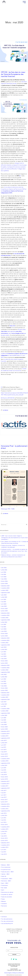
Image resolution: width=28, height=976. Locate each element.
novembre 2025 (5, 588)
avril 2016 (3, 822)
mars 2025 (4, 606)
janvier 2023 (4, 663)
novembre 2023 (5, 640)
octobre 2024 (4, 617)
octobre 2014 (4, 847)
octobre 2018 (4, 761)
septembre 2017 (5, 788)
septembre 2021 (5, 699)
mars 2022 (4, 686)
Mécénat (3, 901)
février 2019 (4, 754)
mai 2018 (3, 770)
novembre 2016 (5, 806)
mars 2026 (4, 579)
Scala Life (3, 876)
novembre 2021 (5, 695)
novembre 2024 (5, 615)
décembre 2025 (5, 586)
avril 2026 (3, 576)
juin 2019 (3, 745)
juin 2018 (3, 767)
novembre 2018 (5, 758)
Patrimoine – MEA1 (6, 881)
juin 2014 (3, 849)
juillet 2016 (4, 815)
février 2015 (4, 838)
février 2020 (4, 727)
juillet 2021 (4, 704)
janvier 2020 (4, 729)
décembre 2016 (5, 804)
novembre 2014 (5, 845)
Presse (3, 899)
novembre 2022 (5, 667)
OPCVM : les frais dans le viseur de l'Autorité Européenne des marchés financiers (13, 74)
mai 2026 (3, 574)
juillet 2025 (4, 597)
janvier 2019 (4, 756)
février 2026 (4, 581)
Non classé (4, 887)
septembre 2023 (5, 645)
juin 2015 (3, 833)
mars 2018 (4, 774)
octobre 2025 (4, 590)
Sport (2, 890)
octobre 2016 (4, 808)
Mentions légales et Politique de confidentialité (14, 972)
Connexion (4, 916)
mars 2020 (4, 724)
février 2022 (4, 688)
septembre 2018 (5, 763)
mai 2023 (3, 654)
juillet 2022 (4, 676)
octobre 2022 (4, 670)
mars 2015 (4, 836)
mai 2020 (3, 720)
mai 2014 (3, 852)
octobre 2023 (4, 642)
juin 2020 (3, 717)
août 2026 (4, 567)
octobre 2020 (4, 711)
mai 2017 (3, 792)
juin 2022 (3, 679)
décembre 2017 (5, 781)
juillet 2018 (4, 765)
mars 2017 (4, 797)
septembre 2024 (5, 620)
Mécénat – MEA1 (5, 865)
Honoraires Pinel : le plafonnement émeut (14, 447)
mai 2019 (3, 747)
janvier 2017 (4, 802)
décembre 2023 (5, 638)
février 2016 (4, 824)
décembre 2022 (5, 665)
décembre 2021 (5, 692)
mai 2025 (3, 601)
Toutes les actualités (6, 897)
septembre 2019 (5, 738)
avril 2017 (3, 795)
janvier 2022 (4, 690)
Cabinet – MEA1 (5, 874)
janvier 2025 (4, 610)
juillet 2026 (4, 570)
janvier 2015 (4, 840)
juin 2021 (3, 706)
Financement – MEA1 (6, 878)
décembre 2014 (5, 842)
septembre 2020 (5, 713)
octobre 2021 (4, 697)
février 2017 (4, 799)
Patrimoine (4, 906)
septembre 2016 (5, 811)
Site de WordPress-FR (7, 923)
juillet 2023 (4, 649)
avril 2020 (3, 722)
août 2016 (4, 813)
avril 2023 (3, 656)
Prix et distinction (5, 867)
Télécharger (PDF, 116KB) (8, 509)
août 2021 (4, 701)
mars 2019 (4, 751)
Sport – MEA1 (4, 883)
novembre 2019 (5, 733)
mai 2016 (3, 820)
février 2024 (4, 633)
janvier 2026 (4, 583)
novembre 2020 (5, 708)
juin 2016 (3, 817)
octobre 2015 (4, 829)
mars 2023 (4, 658)
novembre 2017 (5, 783)
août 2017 (4, 790)
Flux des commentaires (7, 921)
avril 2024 (3, 629)
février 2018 (4, 777)
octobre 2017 (4, 786)
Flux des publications (6, 919)
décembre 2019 (5, 731)
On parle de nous (5, 869)
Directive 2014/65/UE (8, 398)
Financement (4, 885)
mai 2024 (3, 626)
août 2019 (4, 740)
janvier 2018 (4, 779)
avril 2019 (3, 749)
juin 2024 (3, 624)
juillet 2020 (4, 715)
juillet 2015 (4, 831)
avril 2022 (3, 683)
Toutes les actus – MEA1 (7, 871)
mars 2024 (4, 631)
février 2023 (4, 661)
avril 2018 (3, 772)
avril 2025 (3, 604)
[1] (1, 387)
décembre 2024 (5, 613)
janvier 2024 (4, 636)
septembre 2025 (5, 592)
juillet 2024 (4, 622)
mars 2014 (4, 854)
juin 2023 (3, 651)
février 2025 (4, 608)
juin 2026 (3, 572)
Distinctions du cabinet (7, 892)
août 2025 (4, 595)
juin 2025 (3, 599)
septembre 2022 (5, 672)
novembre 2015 (5, 827)
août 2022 (4, 674)
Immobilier (4, 903)
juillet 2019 (4, 742)
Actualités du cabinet (6, 894)
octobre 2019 (4, 736)
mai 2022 (3, 681)
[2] (20, 176)
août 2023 (4, 647)
